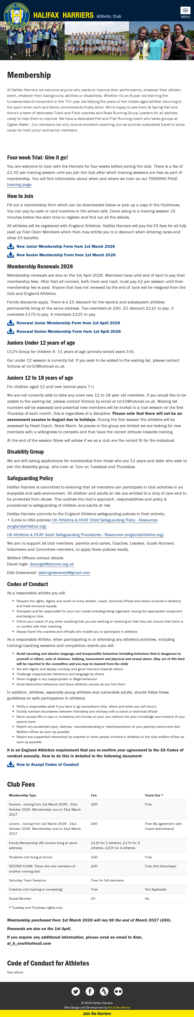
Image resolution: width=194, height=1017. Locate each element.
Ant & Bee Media (119, 1007)
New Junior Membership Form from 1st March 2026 (66, 246)
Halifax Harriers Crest (17, 15)
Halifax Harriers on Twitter (75, 991)
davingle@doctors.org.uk (52, 564)
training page (19, 184)
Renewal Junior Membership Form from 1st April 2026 (68, 322)
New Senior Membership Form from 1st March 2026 (66, 255)
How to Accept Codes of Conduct (48, 764)
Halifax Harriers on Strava (104, 991)
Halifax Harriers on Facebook (90, 991)
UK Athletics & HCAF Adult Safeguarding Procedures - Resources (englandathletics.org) (85, 534)
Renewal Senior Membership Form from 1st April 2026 (69, 331)
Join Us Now (97, 1013)
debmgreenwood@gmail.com (64, 572)
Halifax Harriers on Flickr (118, 991)
